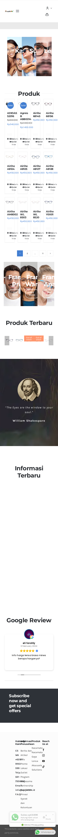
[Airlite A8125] (22, 156)
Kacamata (37, 748)
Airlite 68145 (37, 115)
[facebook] (43, 750)
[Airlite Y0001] (48, 202)
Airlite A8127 (37, 167)
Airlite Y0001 (50, 213)
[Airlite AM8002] (9, 202)
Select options (9, 140)
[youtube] (43, 761)
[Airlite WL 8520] (35, 202)
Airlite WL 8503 (24, 214)
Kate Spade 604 (10, 343)
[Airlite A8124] (9, 156)
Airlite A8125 (24, 167)
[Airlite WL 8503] (22, 202)
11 (42, 253)
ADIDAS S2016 (12, 115)
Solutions (37, 769)
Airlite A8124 (11, 167)
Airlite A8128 (50, 167)
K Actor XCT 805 (29, 341)
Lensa (35, 761)
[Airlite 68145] (35, 104)
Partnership (27, 785)
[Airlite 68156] (48, 104)
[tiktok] (43, 766)
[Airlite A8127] (35, 156)
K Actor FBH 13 (39, 341)
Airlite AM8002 (12, 213)
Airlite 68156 (50, 115)
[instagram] (43, 755)
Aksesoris (37, 765)
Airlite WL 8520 (37, 214)
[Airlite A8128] (48, 156)
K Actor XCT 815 (19, 341)
